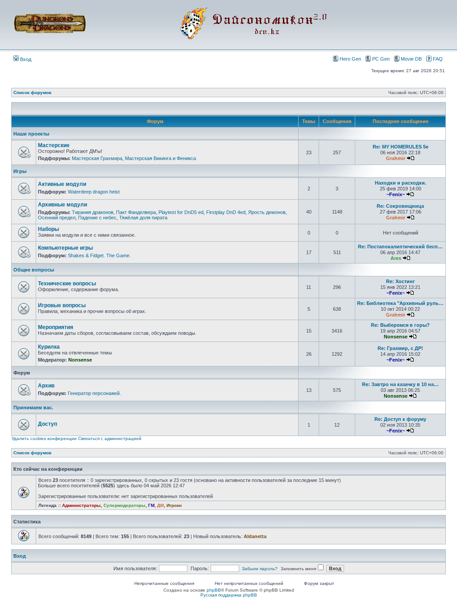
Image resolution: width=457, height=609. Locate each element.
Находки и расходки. (400, 182)
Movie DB (411, 59)
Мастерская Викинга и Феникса (160, 158)
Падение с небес (97, 217)
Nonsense (395, 336)
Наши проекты (31, 133)
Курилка (49, 347)
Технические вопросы (67, 283)
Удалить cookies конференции (44, 438)
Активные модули (62, 184)
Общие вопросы (33, 269)
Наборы (48, 229)
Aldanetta (255, 536)
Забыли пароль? (260, 568)
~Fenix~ (395, 194)
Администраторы (81, 505)
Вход (25, 59)
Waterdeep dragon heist (94, 191)
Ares (396, 258)
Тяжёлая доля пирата (143, 217)
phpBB (214, 590)
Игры (19, 171)
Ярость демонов (267, 212)
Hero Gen (350, 59)
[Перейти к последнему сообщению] (411, 158)
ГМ (151, 505)
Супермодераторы (124, 505)
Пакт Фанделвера (136, 212)
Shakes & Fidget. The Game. (99, 255)
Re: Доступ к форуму (400, 419)
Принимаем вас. (33, 407)
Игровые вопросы (62, 305)
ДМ (160, 505)
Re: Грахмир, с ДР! (400, 348)
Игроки (174, 505)
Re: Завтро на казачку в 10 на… (400, 384)
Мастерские (54, 145)
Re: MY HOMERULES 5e (400, 146)
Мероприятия (55, 327)
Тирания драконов (92, 212)
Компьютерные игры (65, 248)
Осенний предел (56, 217)
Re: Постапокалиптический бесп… (400, 246)
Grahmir (395, 158)
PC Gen (381, 59)
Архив (46, 386)
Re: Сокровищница (400, 206)
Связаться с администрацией (109, 438)
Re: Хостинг (400, 281)
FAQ (438, 59)
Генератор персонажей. (94, 393)
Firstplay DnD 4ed (225, 212)
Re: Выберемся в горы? (400, 325)
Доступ (47, 424)
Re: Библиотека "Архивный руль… (400, 303)
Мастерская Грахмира (97, 158)
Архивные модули (62, 205)
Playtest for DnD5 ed (181, 212)
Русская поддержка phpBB (228, 595)
